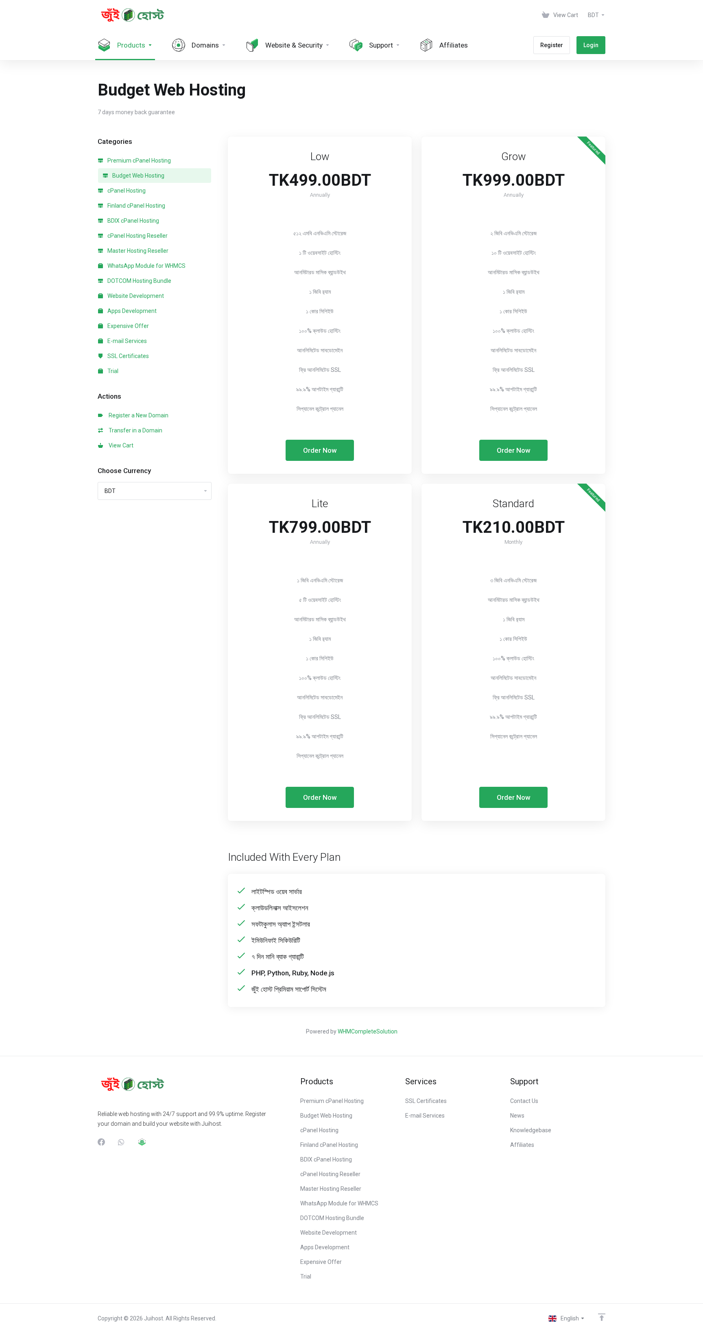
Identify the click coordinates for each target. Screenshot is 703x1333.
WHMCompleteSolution (367, 1031)
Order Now (320, 450)
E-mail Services (126, 341)
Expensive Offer (127, 326)
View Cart (119, 445)
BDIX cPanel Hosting (132, 220)
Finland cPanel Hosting (135, 205)
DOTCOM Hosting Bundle (138, 281)
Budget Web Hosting (137, 175)
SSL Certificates (127, 356)
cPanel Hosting (126, 190)
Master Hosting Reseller (137, 250)
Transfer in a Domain (134, 430)
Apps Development (131, 311)
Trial (112, 371)
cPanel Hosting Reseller (137, 235)
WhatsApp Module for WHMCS (146, 266)
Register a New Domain (137, 415)
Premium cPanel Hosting (138, 160)
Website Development (135, 296)
